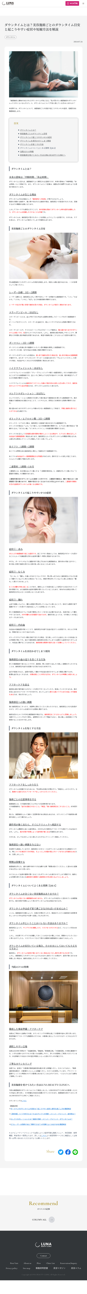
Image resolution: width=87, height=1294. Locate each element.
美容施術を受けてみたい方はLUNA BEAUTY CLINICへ (43, 155)
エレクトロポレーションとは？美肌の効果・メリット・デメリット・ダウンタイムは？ (41, 1119)
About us (27, 1263)
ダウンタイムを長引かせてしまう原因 (35, 140)
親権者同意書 (42, 1268)
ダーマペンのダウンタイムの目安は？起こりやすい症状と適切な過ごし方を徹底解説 (41, 1109)
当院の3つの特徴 (27, 151)
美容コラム (76, 1268)
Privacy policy (11, 1268)
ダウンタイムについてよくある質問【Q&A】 (38, 148)
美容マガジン (59, 1268)
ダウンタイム (10, 37)
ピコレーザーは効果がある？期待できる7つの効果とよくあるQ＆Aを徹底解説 (38, 1124)
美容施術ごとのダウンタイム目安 (33, 133)
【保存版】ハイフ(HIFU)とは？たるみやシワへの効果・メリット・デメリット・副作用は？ (43, 1114)
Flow (39, 1263)
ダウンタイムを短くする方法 (32, 144)
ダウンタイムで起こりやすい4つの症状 (36, 137)
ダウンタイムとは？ (28, 130)
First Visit (14, 1263)
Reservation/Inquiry (68, 1263)
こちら (24, 1101)
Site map (26, 1268)
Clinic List (50, 1263)
